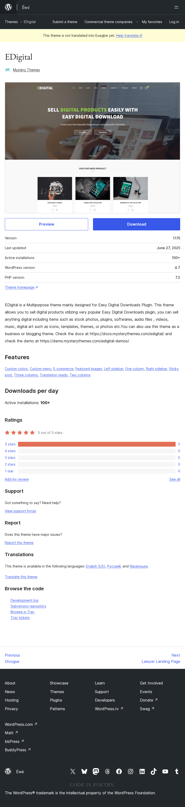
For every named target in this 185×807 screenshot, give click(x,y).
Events (146, 691)
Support (102, 691)
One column (134, 369)
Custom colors (16, 369)
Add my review (17, 479)
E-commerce (63, 369)
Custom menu (40, 369)
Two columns (80, 375)
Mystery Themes (26, 70)
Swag (147, 708)
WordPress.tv (109, 708)
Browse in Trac (22, 612)
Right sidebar (156, 369)
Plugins (56, 700)
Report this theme (19, 543)
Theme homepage (19, 287)
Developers (105, 700)
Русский (114, 566)
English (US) (95, 566)
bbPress (14, 741)
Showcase (59, 683)
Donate (149, 700)
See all (174, 479)
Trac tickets (20, 618)
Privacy (11, 708)
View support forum (20, 511)
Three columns (26, 375)
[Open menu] (177, 7)
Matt (11, 732)
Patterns (57, 708)
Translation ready (54, 375)
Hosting (12, 700)
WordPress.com (21, 724)
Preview (46, 224)
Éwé (20, 771)
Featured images (88, 369)
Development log (24, 600)
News (10, 691)
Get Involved (151, 683)
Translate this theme (21, 577)
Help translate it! (129, 35)
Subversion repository (28, 606)
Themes (11, 22)
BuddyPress (18, 749)
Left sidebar (113, 369)
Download (136, 224)
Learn (100, 683)
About (10, 683)
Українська (139, 566)
